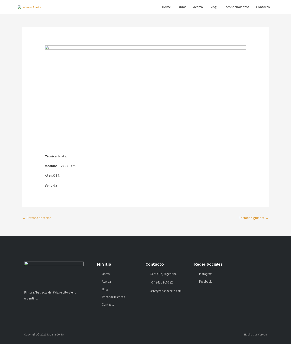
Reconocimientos (236, 7)
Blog (213, 7)
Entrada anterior (36, 218)
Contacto (263, 7)
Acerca (198, 7)
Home (166, 7)
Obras (182, 7)
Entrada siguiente (254, 218)
